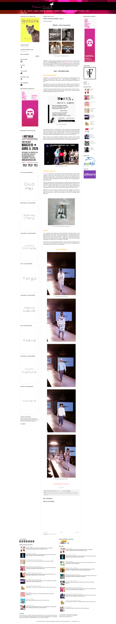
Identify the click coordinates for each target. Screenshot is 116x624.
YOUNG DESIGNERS (23, 12)
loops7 (70, 621)
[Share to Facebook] (68, 491)
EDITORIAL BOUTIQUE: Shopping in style (92, 117)
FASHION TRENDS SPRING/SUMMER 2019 (92, 97)
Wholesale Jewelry (23, 51)
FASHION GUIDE (92, 90)
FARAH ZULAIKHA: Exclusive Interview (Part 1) (92, 136)
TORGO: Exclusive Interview (31, 553)
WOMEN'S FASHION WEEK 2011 (92, 148)
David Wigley (56, 492)
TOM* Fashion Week (62, 493)
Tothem (74, 493)
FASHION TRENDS (92, 129)
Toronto (71, 493)
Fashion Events (60, 492)
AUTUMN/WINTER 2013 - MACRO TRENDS (92, 110)
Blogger (78, 621)
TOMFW (67, 493)
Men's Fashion (52, 493)
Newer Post (46, 532)
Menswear (57, 493)
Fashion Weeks (74, 492)
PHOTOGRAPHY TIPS (30, 605)
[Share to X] (67, 491)
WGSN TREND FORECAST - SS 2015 (72, 574)
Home (61, 532)
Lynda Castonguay (47, 493)
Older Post (77, 532)
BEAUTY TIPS (92, 102)
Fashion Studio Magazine (68, 492)
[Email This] (65, 491)
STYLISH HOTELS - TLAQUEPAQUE (92, 143)
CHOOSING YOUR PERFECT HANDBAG (92, 123)
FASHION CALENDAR (30, 599)
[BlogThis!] (66, 491)
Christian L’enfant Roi (49, 492)
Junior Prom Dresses (24, 46)
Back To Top (61, 487)
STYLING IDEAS (69, 607)
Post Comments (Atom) (52, 534)
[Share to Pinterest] (70, 491)
